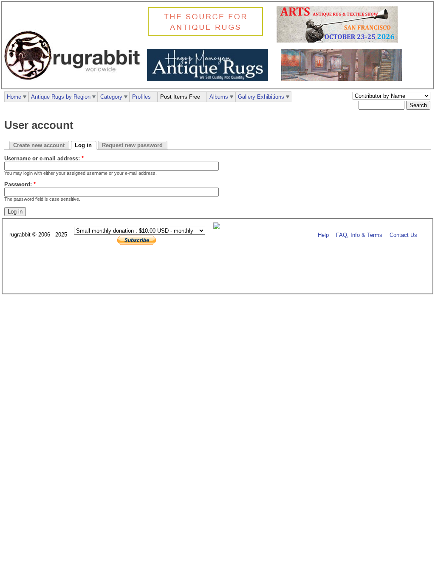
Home (14, 97)
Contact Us (403, 235)
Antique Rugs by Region (60, 97)
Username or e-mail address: (44, 158)
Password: (20, 184)
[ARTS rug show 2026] (339, 40)
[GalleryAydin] (343, 79)
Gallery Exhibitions (261, 97)
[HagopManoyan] (209, 79)
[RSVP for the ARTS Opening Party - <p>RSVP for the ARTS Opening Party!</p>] (218, 227)
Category (111, 97)
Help (323, 235)
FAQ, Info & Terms (359, 235)
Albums (218, 97)
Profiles (141, 97)
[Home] (74, 84)
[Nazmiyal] (207, 34)
